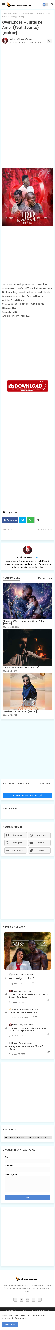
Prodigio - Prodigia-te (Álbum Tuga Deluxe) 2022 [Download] (27, 1029)
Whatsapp (30, 520)
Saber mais (21, 1318)
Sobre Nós (11, 1310)
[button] (52, 4)
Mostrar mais (45, 578)
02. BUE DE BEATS (38, 1137)
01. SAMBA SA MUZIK (15, 1137)
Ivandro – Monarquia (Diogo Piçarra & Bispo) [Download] (29, 995)
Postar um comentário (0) (27, 795)
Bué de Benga (26, 557)
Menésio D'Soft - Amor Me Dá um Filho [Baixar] (23, 622)
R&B (18, 13)
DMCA (23, 1310)
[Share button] (37, 520)
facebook (17, 835)
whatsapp (41, 835)
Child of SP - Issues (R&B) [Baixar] (21, 667)
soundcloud (17, 850)
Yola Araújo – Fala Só (21, 978)
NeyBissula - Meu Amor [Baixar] (20, 711)
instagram (18, 843)
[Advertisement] (27, 132)
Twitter (22, 520)
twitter (41, 850)
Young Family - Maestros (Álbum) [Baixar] (26, 1047)
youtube (41, 843)
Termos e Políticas (39, 1310)
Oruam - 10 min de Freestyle (23, 1012)
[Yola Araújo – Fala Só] (27, 951)
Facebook (12, 520)
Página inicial (8, 13)
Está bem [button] (10, 1324)
